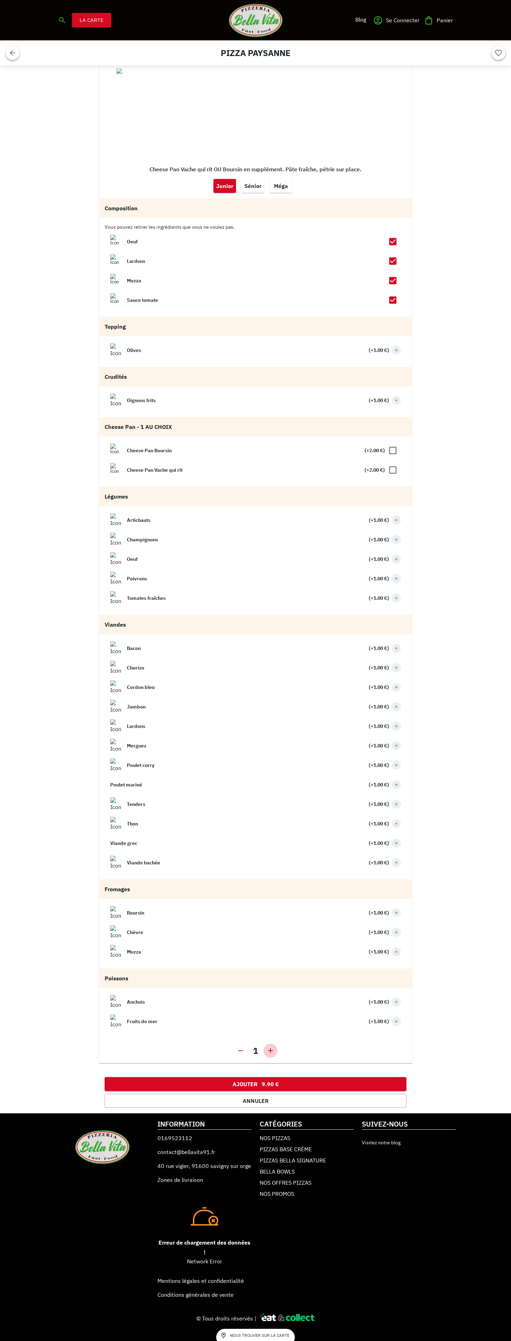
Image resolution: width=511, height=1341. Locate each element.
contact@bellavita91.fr (186, 1151)
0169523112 (174, 1138)
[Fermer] (12, 53)
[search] (62, 20)
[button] (360, 19)
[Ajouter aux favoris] (498, 53)
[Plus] (396, 350)
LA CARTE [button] (92, 20)
